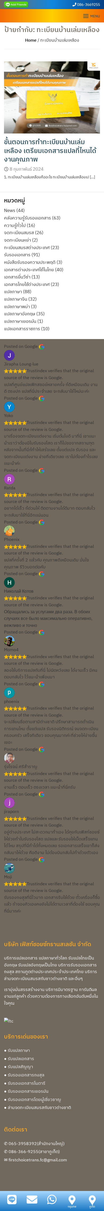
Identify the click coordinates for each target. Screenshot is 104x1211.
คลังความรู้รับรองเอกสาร (27, 218)
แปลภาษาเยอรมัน (20, 321)
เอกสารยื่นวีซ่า (17, 277)
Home (31, 40)
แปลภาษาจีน (15, 299)
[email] (32, 1199)
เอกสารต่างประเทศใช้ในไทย (29, 269)
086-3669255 (88, 4)
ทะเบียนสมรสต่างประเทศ (27, 247)
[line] (16, 4)
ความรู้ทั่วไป (15, 225)
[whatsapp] (52, 1199)
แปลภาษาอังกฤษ (19, 313)
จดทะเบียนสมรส (19, 232)
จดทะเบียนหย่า (17, 240)
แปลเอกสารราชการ (22, 328)
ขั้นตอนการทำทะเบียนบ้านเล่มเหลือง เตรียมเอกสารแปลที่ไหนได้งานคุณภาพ (50, 150)
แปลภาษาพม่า (17, 306)
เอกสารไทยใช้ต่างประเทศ (27, 284)
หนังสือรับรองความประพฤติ (29, 262)
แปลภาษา (13, 291)
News (9, 210)
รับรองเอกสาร (17, 254)
